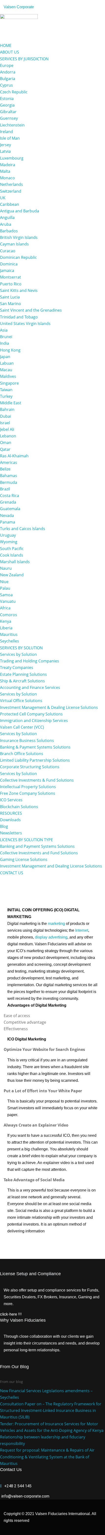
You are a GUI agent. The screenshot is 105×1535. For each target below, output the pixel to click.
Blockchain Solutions (19, 806)
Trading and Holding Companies (29, 661)
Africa (5, 608)
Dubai (5, 416)
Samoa (6, 594)
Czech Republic (14, 92)
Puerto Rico (10, 284)
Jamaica (7, 270)
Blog (4, 826)
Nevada (7, 515)
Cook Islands (11, 555)
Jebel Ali (7, 429)
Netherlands (11, 184)
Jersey (5, 144)
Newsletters (11, 833)
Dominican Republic (18, 257)
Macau (6, 369)
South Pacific (12, 548)
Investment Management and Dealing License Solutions (51, 866)
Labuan (7, 363)
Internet (81, 930)
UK (2, 197)
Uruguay (8, 535)
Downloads (10, 819)
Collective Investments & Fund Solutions (37, 780)
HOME (5, 45)
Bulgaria (7, 78)
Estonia (7, 98)
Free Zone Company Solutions (27, 793)
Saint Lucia (10, 297)
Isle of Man (10, 138)
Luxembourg (11, 158)
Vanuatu (8, 601)
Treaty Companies (16, 667)
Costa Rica (9, 495)
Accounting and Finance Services (30, 687)
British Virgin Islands (19, 237)
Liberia (6, 628)
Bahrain (7, 409)
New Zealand (12, 575)
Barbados (9, 231)
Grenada (8, 502)
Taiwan (6, 389)
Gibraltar (8, 111)
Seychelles (9, 641)
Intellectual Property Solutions (28, 786)
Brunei (6, 336)
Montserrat (10, 277)
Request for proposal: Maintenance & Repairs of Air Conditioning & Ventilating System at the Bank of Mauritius (47, 1456)
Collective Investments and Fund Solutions (39, 853)
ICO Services (11, 800)
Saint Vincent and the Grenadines (31, 310)
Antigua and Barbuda (19, 211)
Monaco (7, 178)
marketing (56, 923)
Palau (5, 588)
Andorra (7, 72)
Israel (5, 422)
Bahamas (8, 475)
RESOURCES (11, 813)
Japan (5, 356)
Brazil (5, 489)
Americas (8, 462)
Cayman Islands (14, 244)
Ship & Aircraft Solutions (22, 681)
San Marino (10, 303)
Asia (4, 330)
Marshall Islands (15, 561)
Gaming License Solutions (23, 859)
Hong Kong (10, 350)
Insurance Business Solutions (27, 740)
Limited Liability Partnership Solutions (35, 760)
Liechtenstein (12, 125)
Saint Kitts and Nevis (19, 290)
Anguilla (7, 217)
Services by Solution (18, 654)
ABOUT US (9, 52)
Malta (5, 171)
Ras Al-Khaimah (14, 456)
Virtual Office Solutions (21, 700)
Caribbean (9, 204)
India (4, 343)
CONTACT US (11, 873)
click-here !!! (11, 1314)
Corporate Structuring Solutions (29, 766)
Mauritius (9, 634)
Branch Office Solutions (21, 753)
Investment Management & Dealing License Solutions (49, 707)
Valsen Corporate (19, 7)
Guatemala (10, 508)
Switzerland (10, 191)
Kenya (5, 621)
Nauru (6, 568)
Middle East (10, 403)
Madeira (7, 164)
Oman (5, 442)
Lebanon (8, 436)
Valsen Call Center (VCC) (22, 727)
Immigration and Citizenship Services (34, 720)
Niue (4, 581)
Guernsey (9, 118)
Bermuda (8, 482)
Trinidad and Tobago (19, 317)
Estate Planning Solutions (23, 674)
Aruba (5, 224)
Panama (7, 522)
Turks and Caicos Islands (22, 528)
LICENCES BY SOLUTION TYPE (26, 839)
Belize (5, 469)
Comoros (8, 614)
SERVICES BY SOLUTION (21, 647)
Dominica (9, 264)
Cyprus (6, 85)
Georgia (7, 105)
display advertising (51, 937)
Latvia (5, 151)
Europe (6, 65)
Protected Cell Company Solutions (31, 714)
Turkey (6, 396)
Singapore (9, 383)
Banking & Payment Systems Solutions (35, 747)
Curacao (7, 250)
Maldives (8, 376)
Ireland (6, 131)
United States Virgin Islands (25, 323)
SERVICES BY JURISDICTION (24, 59)
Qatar (5, 449)
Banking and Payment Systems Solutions (37, 846)
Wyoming (8, 541)
